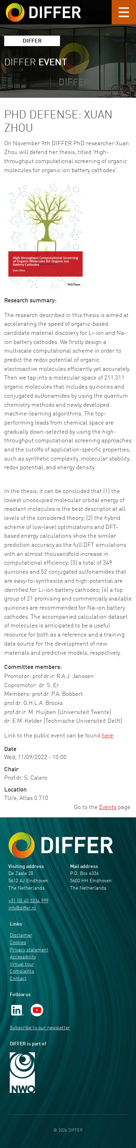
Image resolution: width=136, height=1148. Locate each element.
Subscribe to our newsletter (40, 1028)
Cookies (18, 943)
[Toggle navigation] (124, 12)
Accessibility (23, 957)
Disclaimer (21, 935)
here (107, 736)
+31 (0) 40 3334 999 (28, 901)
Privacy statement (29, 950)
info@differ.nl (22, 908)
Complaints (22, 971)
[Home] (60, 845)
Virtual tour (22, 964)
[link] (17, 1010)
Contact (18, 979)
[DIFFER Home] (43, 8)
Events (107, 807)
